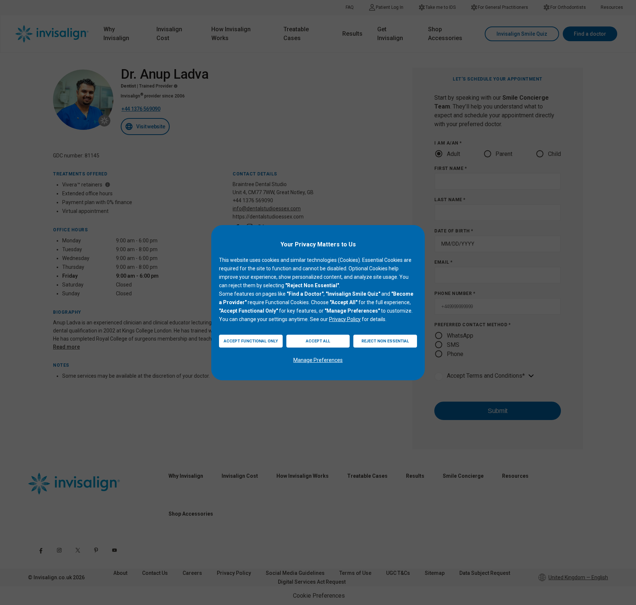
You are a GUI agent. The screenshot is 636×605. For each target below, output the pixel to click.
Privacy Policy (345, 319)
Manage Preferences (318, 360)
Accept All (318, 341)
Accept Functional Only (251, 341)
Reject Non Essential (385, 341)
